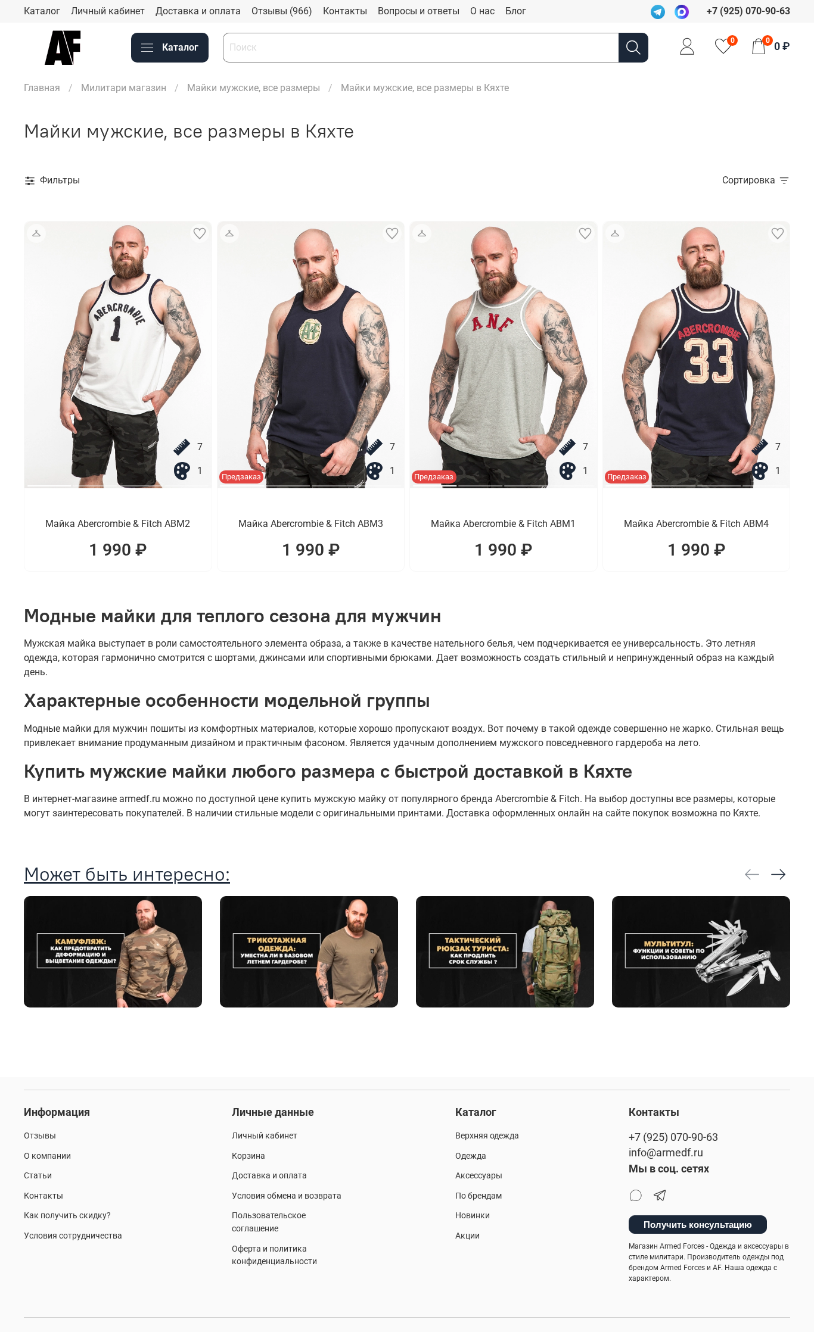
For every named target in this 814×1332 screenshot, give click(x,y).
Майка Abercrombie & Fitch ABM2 (117, 523)
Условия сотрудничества (73, 1236)
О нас (482, 11)
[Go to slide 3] (140, 481)
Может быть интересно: (127, 874)
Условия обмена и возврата (286, 1196)
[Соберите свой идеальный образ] (36, 233)
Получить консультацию (698, 1224)
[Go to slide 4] (186, 481)
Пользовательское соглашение (269, 1222)
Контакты (345, 11)
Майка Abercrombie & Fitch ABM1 (503, 523)
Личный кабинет (108, 11)
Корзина (248, 1156)
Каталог (42, 11)
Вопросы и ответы (418, 11)
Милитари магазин (123, 87)
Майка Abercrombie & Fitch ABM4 (696, 523)
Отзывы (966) (281, 11)
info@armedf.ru (666, 1153)
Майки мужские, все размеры (253, 87)
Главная (42, 87)
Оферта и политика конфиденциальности (274, 1255)
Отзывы (40, 1136)
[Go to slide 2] (95, 481)
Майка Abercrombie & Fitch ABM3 (310, 523)
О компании (47, 1156)
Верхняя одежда (487, 1136)
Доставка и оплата (198, 11)
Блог (515, 11)
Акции (467, 1236)
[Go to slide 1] (49, 481)
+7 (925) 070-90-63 (673, 1137)
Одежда (470, 1156)
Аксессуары (478, 1176)
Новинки (472, 1216)
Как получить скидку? (67, 1216)
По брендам (478, 1196)
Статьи (38, 1176)
